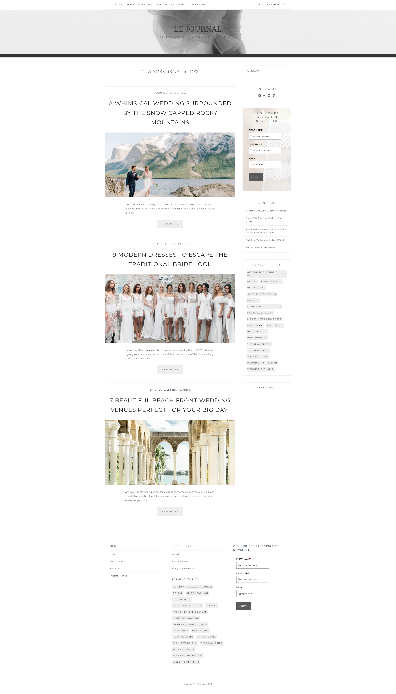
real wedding (257, 331)
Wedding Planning (191, 4)
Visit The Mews (270, 4)
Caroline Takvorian (261, 294)
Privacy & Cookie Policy (183, 569)
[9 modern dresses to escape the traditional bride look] (170, 342)
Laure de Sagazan (260, 313)
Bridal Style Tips (140, 4)
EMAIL (252, 158)
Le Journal (198, 29)
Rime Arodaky (257, 338)
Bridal (252, 281)
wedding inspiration (262, 363)
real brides (275, 325)
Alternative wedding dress (262, 273)
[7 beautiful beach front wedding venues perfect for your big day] (170, 484)
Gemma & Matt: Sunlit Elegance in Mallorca (266, 211)
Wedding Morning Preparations (260, 247)
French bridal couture (264, 306)
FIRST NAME (256, 130)
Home (119, 4)
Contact (175, 554)
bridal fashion (271, 281)
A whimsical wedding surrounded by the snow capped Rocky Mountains (170, 113)
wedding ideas (257, 356)
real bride (255, 325)
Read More (172, 225)
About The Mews (180, 561)
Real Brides (165, 4)
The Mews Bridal (259, 344)
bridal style (256, 288)
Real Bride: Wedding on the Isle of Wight (265, 240)
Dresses (253, 300)
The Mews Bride (258, 350)
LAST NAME (255, 144)
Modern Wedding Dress (264, 319)
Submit (256, 177)
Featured (161, 92)
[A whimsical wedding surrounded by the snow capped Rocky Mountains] (170, 196)
